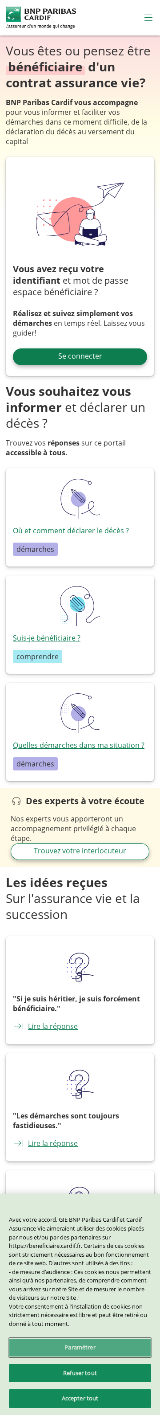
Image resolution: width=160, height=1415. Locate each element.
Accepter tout (80, 1398)
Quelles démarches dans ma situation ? (78, 745)
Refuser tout (80, 1373)
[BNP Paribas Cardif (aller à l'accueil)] (41, 17)
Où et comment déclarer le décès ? (71, 531)
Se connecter (80, 356)
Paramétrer (79, 1347)
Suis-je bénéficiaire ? (46, 638)
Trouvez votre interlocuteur (80, 851)
